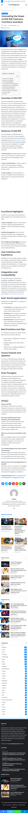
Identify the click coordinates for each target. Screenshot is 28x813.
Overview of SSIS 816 (8, 78)
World (3, 712)
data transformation (20, 140)
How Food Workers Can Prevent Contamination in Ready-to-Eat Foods (20, 548)
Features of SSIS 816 (8, 80)
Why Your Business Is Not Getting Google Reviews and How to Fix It (18, 570)
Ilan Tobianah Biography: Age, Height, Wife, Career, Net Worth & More (19, 605)
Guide (3, 649)
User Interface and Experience (10, 83)
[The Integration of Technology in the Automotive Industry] (7, 521)
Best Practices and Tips (9, 89)
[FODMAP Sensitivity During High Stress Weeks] (5, 584)
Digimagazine (13, 802)
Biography (4, 680)
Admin (5, 25)
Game (3, 678)
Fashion (4, 676)
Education (4, 683)
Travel (3, 673)
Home (4, 10)
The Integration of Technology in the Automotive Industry (7, 528)
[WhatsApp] (20, 483)
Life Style (4, 654)
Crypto (4, 671)
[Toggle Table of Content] (16, 76)
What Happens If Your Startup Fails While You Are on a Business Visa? (19, 590)
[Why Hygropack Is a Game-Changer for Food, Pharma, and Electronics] (7, 541)
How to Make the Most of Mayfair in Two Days (17, 576)
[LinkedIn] (9, 483)
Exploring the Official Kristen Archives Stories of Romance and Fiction (18, 612)
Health (3, 664)
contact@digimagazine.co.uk (15, 743)
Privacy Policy (22, 805)
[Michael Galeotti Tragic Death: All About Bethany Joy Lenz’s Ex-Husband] (5, 620)
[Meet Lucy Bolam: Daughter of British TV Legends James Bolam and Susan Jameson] (5, 634)
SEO (3, 695)
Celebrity (4, 666)
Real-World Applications (9, 87)
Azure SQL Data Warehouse (16, 294)
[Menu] (2, 5)
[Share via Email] (23, 483)
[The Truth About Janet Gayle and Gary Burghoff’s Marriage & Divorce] (5, 627)
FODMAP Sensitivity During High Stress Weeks (18, 583)
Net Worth (4, 697)
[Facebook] (2, 483)
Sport (3, 692)
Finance (4, 688)
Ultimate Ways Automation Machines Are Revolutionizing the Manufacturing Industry (20, 530)
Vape (3, 709)
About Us (9, 805)
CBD (3, 704)
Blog (3, 661)
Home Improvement (7, 700)
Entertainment (5, 669)
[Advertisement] (14, 196)
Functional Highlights (8, 82)
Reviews (4, 685)
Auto (3, 690)
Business (4, 647)
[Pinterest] (13, 483)
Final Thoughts (6, 92)
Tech (3, 652)
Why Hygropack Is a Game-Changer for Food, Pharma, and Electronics (6, 548)
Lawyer (4, 702)
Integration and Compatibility (10, 85)
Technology (9, 10)
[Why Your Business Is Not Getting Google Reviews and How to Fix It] (5, 571)
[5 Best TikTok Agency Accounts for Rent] (5, 564)
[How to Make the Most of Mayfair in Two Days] (5, 578)
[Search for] (26, 5)
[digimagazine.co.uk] (14, 5)
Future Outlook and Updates (10, 90)
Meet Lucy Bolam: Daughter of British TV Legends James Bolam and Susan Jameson (18, 634)
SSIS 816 (9, 103)
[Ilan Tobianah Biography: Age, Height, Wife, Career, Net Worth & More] (5, 606)
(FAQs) (5, 94)
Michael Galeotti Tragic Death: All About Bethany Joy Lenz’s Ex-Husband (18, 620)
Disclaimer (14, 807)
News (3, 659)
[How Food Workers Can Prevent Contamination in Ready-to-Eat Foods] (21, 541)
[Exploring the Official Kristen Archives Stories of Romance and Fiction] (5, 613)
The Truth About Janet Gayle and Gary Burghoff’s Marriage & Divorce (18, 627)
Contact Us (15, 805)
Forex (3, 714)
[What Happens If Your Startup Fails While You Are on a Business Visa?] (5, 591)
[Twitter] (6, 483)
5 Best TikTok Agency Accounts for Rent (16, 562)
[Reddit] (16, 483)
